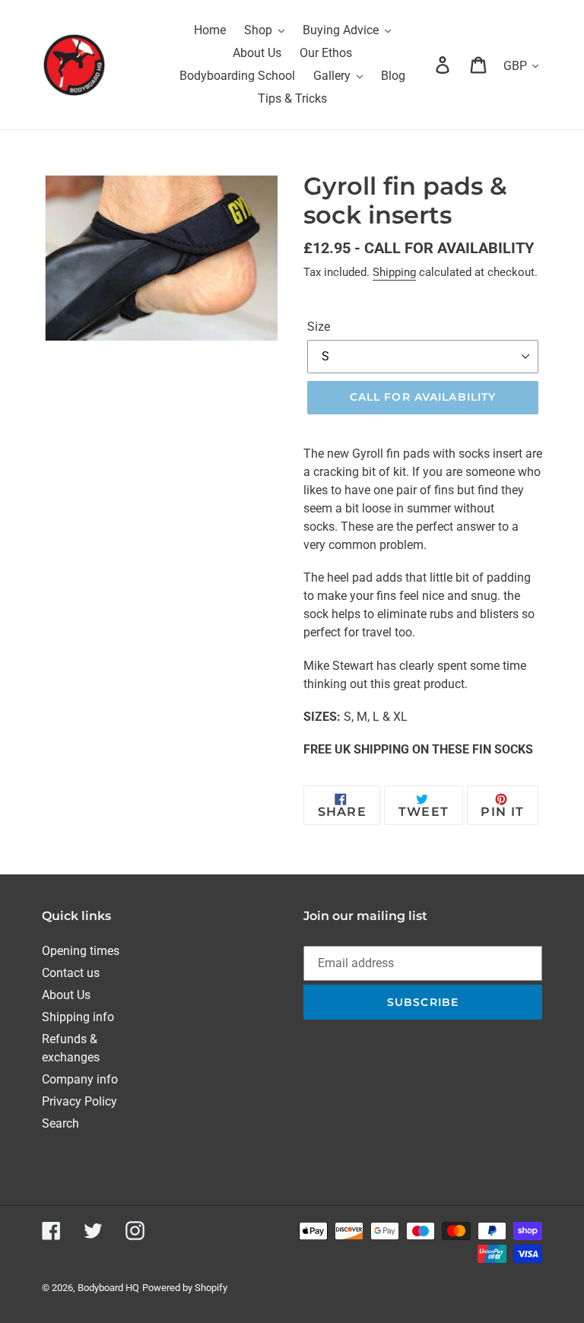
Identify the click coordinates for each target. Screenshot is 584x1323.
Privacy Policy (79, 1101)
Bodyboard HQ (108, 1287)
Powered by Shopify (184, 1287)
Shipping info (78, 1017)
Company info (80, 1079)
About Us (66, 995)
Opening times (80, 951)
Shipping (394, 272)
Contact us (71, 973)
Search (60, 1123)
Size (318, 326)
